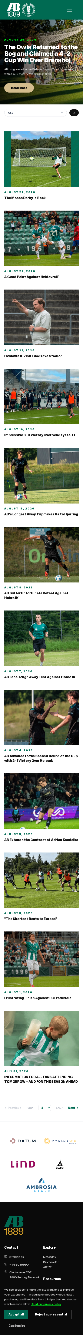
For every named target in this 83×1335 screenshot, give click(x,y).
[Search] (74, 112)
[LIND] (23, 1164)
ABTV (47, 1267)
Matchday (49, 1257)
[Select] (60, 1164)
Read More (19, 88)
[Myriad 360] (60, 1140)
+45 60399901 (19, 1264)
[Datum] (23, 1141)
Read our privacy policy (46, 1304)
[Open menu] (69, 10)
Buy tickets (50, 1262)
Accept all (16, 1314)
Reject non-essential (51, 1314)
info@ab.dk (16, 1257)
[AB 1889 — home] (21, 10)
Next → (73, 1108)
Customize (17, 1326)
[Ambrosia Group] (41, 1185)
